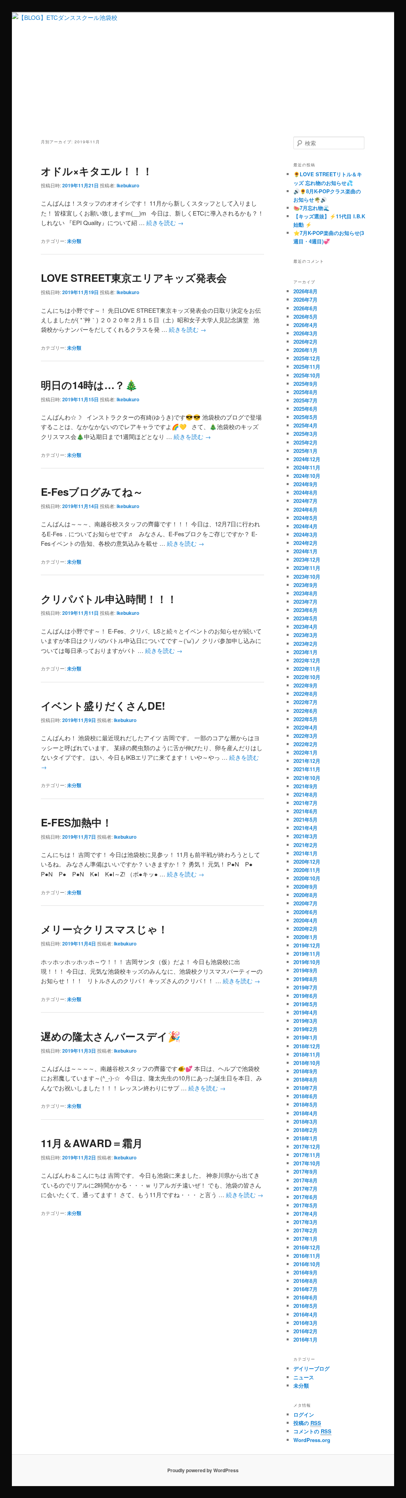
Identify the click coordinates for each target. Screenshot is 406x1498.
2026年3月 (305, 333)
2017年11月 (306, 1155)
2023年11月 (306, 568)
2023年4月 (305, 626)
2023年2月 (305, 643)
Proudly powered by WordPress (203, 1470)
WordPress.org (311, 1440)
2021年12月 (306, 760)
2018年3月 (305, 1121)
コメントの (312, 1431)
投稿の (307, 1423)
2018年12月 (306, 1046)
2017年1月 (305, 1238)
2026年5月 (305, 316)
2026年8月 (305, 291)
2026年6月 (305, 308)
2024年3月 (305, 534)
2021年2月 (305, 845)
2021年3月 (305, 836)
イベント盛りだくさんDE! (103, 705)
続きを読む (165, 222)
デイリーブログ (311, 1368)
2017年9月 (305, 1171)
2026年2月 (305, 341)
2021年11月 (306, 769)
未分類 (74, 241)
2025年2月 (305, 442)
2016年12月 (306, 1247)
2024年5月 (305, 518)
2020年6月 (305, 912)
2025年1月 (305, 450)
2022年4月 (305, 727)
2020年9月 (305, 886)
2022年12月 (306, 660)
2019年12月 (306, 945)
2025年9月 (305, 383)
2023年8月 (305, 593)
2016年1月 (305, 1339)
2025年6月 (305, 408)
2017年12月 (306, 1146)
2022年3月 (305, 735)
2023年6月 (305, 610)
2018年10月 (306, 1063)
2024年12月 (306, 459)
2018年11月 (306, 1054)
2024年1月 (305, 551)
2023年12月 (306, 559)
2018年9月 (305, 1071)
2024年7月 (305, 500)
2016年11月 (306, 1255)
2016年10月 (306, 1264)
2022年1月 (305, 752)
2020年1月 (305, 937)
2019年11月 (306, 953)
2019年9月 (305, 970)
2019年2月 (305, 1029)
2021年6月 (305, 811)
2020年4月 (305, 920)
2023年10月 (306, 576)
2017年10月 (306, 1163)
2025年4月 (305, 425)
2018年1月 (305, 1138)
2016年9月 (305, 1272)
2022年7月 (305, 702)
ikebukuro (128, 185)
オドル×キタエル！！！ (97, 171)
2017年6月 (305, 1197)
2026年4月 (305, 325)
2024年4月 (305, 526)
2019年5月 (305, 1004)
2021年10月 (306, 778)
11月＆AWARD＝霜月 (92, 1143)
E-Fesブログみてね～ (92, 491)
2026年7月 (305, 299)
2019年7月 (305, 987)
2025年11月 (306, 366)
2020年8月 (305, 895)
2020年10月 (306, 878)
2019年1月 (305, 1037)
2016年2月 (305, 1331)
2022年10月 (306, 677)
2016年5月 (305, 1305)
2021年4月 (305, 828)
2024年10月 (306, 475)
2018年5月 (305, 1104)
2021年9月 (305, 786)
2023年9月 (305, 585)
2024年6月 (305, 509)
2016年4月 (305, 1314)
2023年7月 (305, 601)
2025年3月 (305, 433)
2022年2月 (305, 744)
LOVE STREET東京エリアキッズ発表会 (134, 277)
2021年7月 (305, 803)
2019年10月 (306, 962)
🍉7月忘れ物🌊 (311, 208)
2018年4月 (305, 1113)
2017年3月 (305, 1222)
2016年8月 (305, 1280)
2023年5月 (305, 618)
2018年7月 (305, 1088)
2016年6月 (305, 1297)
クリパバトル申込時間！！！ (109, 598)
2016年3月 (305, 1323)
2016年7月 (305, 1289)
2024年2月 (305, 543)
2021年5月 (305, 819)
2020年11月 (306, 870)
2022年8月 (305, 693)
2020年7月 (305, 903)
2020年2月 (305, 928)
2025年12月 (306, 358)
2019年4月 (305, 1012)
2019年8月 (305, 979)
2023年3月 (305, 635)
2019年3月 (305, 1020)
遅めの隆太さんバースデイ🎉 (110, 1036)
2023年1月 (305, 652)
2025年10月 (306, 375)
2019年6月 (305, 995)
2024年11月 (306, 467)
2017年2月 (305, 1230)
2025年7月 (305, 400)
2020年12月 (306, 861)
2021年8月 (305, 794)
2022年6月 (305, 710)
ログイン (303, 1414)
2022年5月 (305, 719)
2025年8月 (305, 392)
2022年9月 (305, 685)
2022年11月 (306, 668)
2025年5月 (305, 417)
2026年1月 (305, 350)
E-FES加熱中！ (76, 822)
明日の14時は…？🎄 (89, 384)
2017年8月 (305, 1180)
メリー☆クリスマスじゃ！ (104, 929)
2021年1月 (305, 853)
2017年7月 (305, 1188)
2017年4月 (305, 1213)
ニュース (303, 1377)
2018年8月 (305, 1079)
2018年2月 (305, 1130)
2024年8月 (305, 492)
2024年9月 (305, 484)
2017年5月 (305, 1205)
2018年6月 (305, 1096)
